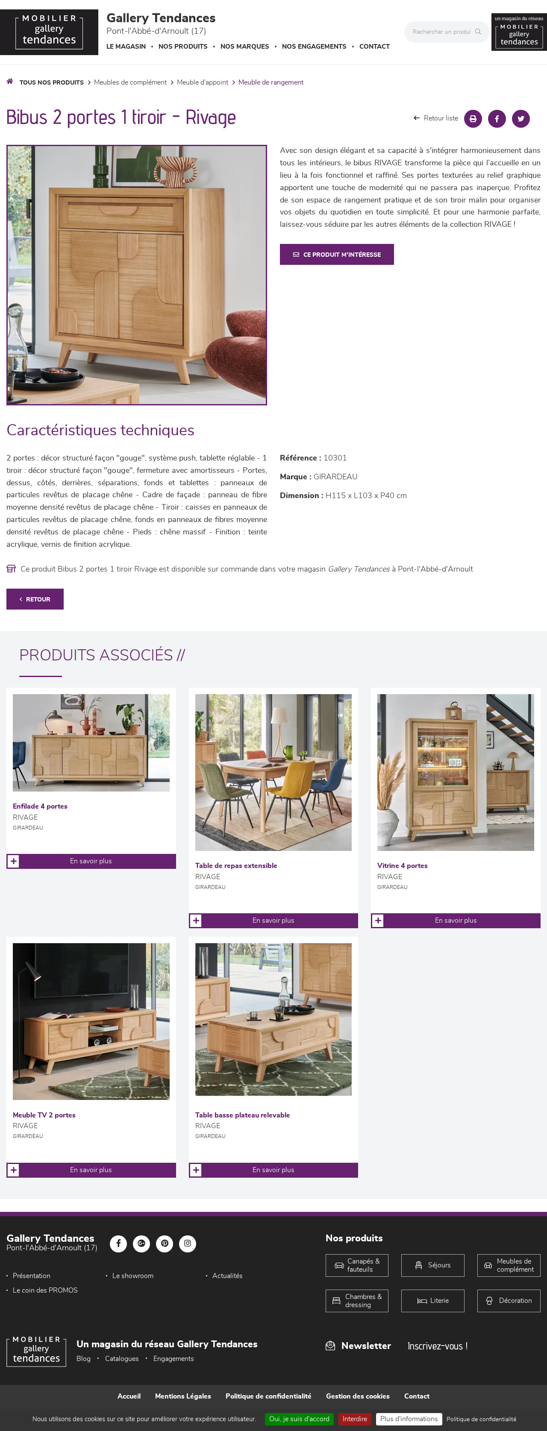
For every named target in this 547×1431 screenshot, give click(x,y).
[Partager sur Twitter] (521, 119)
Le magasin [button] (126, 47)
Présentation (31, 1276)
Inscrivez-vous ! (438, 1346)
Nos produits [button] (183, 47)
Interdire (355, 1419)
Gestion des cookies (358, 1396)
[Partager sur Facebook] (497, 119)
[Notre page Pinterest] (164, 1243)
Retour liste (441, 118)
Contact (374, 47)
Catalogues (122, 1358)
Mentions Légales (183, 1396)
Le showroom (132, 1276)
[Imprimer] (473, 119)
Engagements (173, 1358)
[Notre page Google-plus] (141, 1243)
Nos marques (245, 47)
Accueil (129, 1396)
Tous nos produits (52, 83)
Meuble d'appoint (202, 82)
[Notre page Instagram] (187, 1243)
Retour (38, 600)
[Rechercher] (480, 32)
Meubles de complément (130, 82)
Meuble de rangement (270, 82)
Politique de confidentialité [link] (481, 1419)
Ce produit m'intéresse (342, 255)
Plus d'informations (409, 1419)
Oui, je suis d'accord (299, 1419)
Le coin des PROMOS (45, 1290)
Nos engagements (314, 47)
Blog (83, 1358)
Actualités (227, 1276)
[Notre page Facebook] (118, 1243)
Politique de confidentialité (269, 1396)
